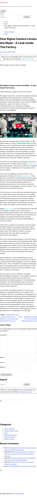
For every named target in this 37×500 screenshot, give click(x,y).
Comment (3, 335)
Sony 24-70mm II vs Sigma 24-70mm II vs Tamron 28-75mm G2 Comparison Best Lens (20, 454)
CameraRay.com (18, 493)
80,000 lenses (32, 164)
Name (2, 357)
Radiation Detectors (10, 435)
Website (2, 367)
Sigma (8, 314)
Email (2, 362)
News (6, 34)
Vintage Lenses (9, 439)
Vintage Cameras (9, 437)
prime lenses (26, 176)
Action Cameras (9, 32)
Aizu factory (9, 208)
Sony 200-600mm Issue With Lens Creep (22, 466)
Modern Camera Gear (11, 431)
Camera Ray (4, 2)
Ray (1, 52)
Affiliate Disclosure (28, 59)
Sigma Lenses (14, 314)
